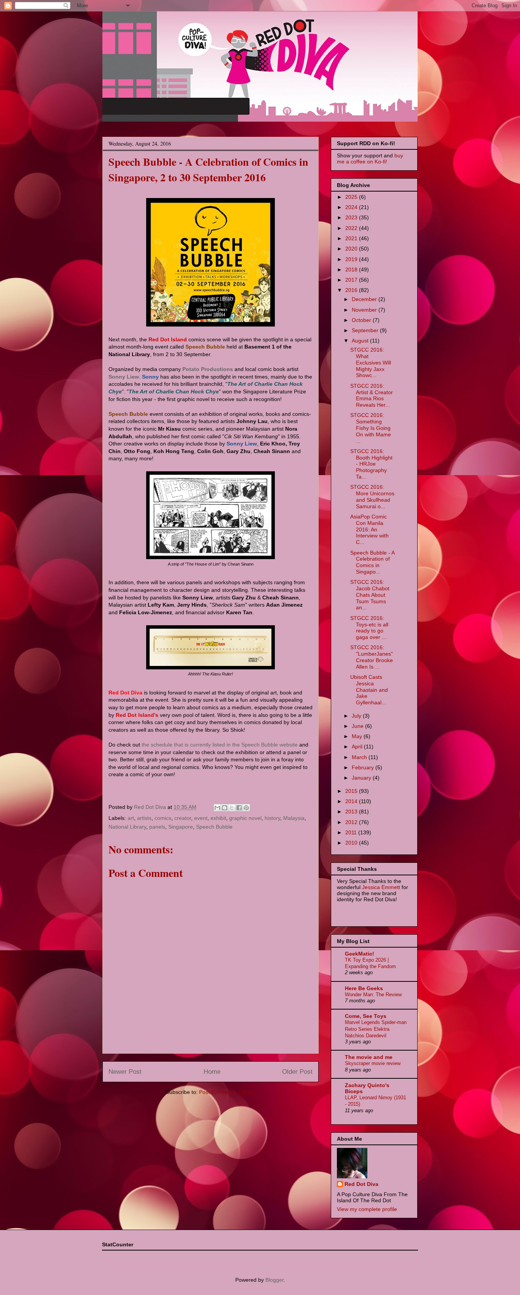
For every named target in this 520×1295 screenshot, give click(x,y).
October (362, 320)
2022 (352, 228)
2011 (351, 832)
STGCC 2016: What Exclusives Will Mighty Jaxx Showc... (370, 362)
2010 (352, 843)
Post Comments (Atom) (227, 1092)
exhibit (218, 818)
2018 (352, 269)
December (365, 299)
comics (163, 818)
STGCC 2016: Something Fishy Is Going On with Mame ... (370, 428)
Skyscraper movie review (372, 1063)
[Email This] (217, 808)
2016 (352, 290)
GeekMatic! (359, 954)
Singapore (180, 827)
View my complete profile (367, 1209)
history (272, 818)
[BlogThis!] (224, 808)
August (361, 341)
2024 (352, 207)
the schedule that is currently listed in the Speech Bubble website (220, 745)
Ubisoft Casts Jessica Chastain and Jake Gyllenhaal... (369, 689)
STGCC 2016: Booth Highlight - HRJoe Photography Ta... (371, 464)
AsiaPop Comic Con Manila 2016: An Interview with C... (369, 529)
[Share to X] (232, 808)
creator (182, 818)
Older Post (297, 1071)
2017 (352, 280)
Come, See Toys (365, 1016)
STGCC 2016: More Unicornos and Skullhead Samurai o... (372, 496)
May (358, 736)
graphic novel (245, 818)
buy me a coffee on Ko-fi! (370, 158)
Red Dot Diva (361, 1184)
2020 (352, 249)
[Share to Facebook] (239, 808)
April (358, 746)
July (357, 716)
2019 (352, 259)
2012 (352, 822)
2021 (352, 238)
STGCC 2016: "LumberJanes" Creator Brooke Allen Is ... (371, 656)
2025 (352, 197)
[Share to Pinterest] (246, 808)
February (363, 767)
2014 (352, 801)
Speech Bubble (214, 827)
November (365, 310)
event (200, 818)
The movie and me (368, 1057)
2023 (352, 217)
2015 (352, 791)
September (366, 330)
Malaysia (294, 818)
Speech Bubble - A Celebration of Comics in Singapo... (372, 562)
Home (212, 1071)
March (360, 757)
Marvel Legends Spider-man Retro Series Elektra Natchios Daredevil (376, 1028)
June (358, 726)
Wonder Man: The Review (373, 994)
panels (157, 827)
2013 (352, 811)
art (131, 818)
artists (144, 818)
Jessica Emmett (381, 887)
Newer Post (125, 1071)
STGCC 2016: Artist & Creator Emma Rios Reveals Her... (371, 395)
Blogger (274, 1280)
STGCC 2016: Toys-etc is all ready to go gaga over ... (369, 627)
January (362, 778)
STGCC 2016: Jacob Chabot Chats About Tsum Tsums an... (369, 594)
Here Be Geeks (364, 988)
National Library (127, 827)
